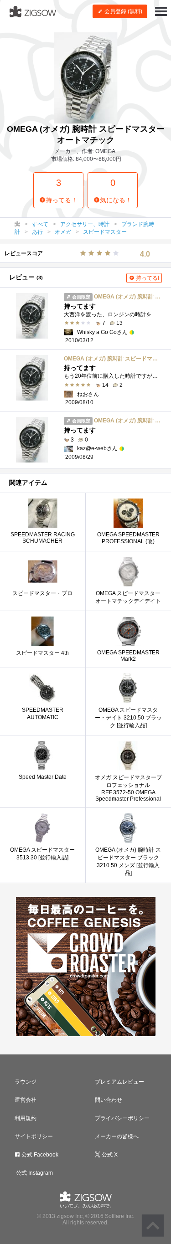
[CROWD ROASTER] (85, 966)
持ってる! (147, 278)
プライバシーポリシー (122, 1118)
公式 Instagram (34, 1173)
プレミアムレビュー (119, 1082)
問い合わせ (108, 1100)
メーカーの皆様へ (117, 1136)
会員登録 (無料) (122, 11)
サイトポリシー (34, 1136)
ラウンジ (25, 1082)
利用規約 (25, 1118)
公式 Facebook (39, 1154)
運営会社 (25, 1100)
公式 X (109, 1154)
